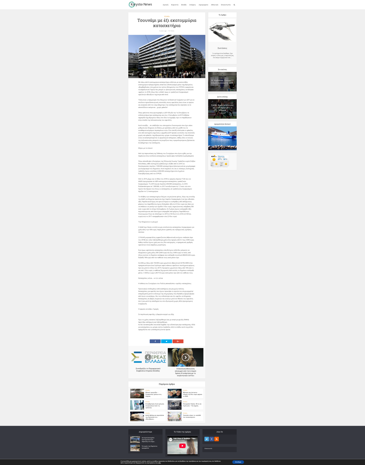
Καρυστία (174, 5)
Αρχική (165, 5)
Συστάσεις (222, 48)
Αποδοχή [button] (238, 462)
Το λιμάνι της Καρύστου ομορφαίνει (149, 447)
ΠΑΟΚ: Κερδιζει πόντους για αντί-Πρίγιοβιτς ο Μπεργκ (222, 107)
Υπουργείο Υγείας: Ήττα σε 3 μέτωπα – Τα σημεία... (192, 405)
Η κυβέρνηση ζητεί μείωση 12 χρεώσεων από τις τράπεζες (154, 406)
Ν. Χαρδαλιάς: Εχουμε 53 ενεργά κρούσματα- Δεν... (222, 81)
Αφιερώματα (203, 5)
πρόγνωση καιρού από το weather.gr (220, 166)
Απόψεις (192, 5)
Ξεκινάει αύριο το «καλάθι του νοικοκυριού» (192, 416)
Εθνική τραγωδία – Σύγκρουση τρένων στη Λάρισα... (153, 394)
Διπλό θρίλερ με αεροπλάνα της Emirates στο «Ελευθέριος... (154, 417)
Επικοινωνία (226, 5)
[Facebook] (211, 439)
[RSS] (216, 439)
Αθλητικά (214, 5)
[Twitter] (206, 439)
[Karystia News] (140, 4)
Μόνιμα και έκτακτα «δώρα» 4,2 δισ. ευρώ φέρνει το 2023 (192, 394)
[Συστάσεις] (222, 30)
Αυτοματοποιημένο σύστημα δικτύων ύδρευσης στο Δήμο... (148, 439)
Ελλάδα (183, 5)
